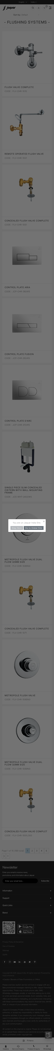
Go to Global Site (33, 528)
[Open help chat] (48, 1034)
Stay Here (17, 528)
